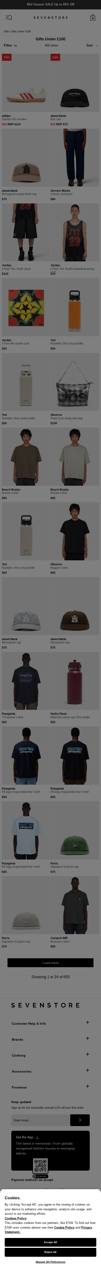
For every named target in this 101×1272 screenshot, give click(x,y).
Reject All (50, 1252)
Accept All (50, 1242)
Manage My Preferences (50, 1262)
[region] (50, 1230)
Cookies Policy (16, 1218)
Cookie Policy (64, 1227)
